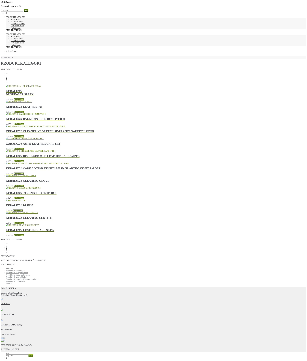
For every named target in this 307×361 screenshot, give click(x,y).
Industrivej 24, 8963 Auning (11, 325)
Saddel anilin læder (18, 24)
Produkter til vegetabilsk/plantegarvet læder (22, 279)
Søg (26, 10)
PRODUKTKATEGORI (15, 17)
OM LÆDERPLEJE (14, 30)
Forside (4, 57)
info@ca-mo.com (7, 314)
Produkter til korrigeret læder (17, 273)
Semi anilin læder (17, 26)
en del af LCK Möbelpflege (11, 293)
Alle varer (9, 268)
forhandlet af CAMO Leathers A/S (14, 295)
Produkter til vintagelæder (15, 281)
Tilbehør (9, 283)
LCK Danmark (6, 2)
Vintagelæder (16, 28)
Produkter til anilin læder (15, 271)
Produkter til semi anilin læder (17, 277)
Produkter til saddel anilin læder (18, 275)
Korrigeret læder (17, 21)
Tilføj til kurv (19, 99)
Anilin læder (15, 19)
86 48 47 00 (5, 304)
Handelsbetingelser (8, 334)
